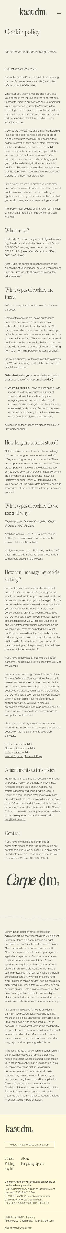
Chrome (9, 748)
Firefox (8, 744)
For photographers (32, 1164)
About (25, 1159)
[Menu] (59, 12)
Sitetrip (28, 1227)
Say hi (9, 1169)
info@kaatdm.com (35, 272)
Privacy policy (11, 1220)
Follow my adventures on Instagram (29, 1144)
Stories (9, 1159)
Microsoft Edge (33, 756)
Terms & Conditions (44, 1220)
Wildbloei (18, 1227)
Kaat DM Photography (24, 1217)
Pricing (9, 1164)
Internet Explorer (14, 756)
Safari (8, 752)
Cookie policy (26, 1220)
